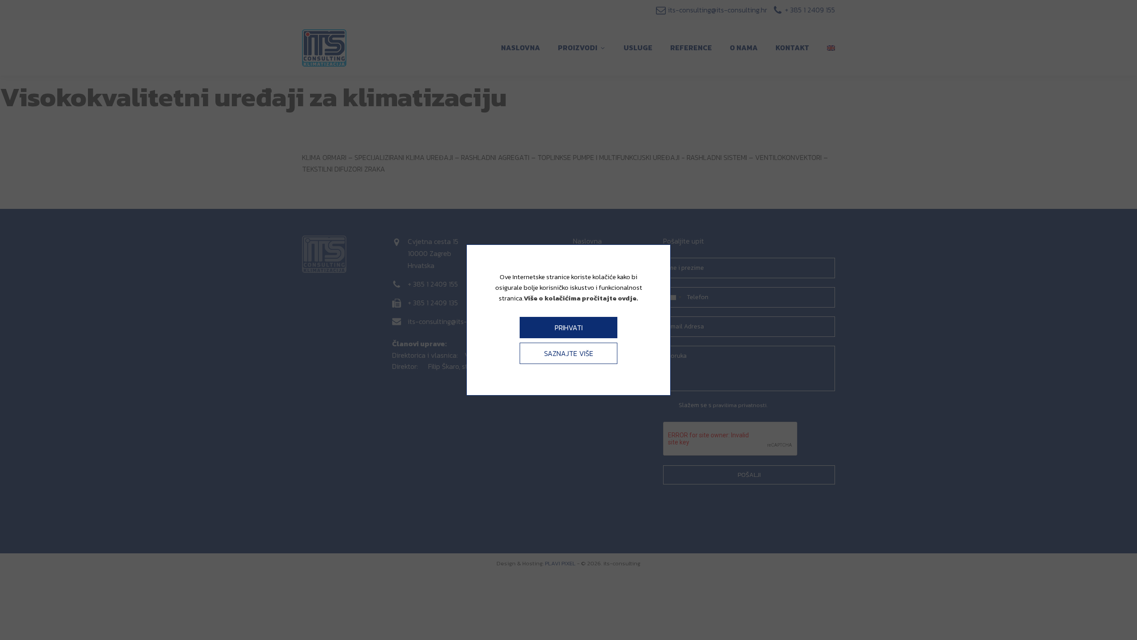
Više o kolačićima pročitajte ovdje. (581, 298)
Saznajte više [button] (568, 353)
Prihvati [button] (569, 327)
